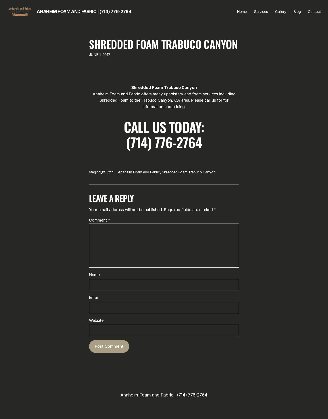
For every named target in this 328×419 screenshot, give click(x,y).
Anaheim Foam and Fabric (139, 172)
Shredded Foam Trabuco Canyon (163, 44)
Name (94, 274)
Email (94, 297)
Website (96, 320)
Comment (99, 220)
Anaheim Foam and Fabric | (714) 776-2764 (84, 11)
